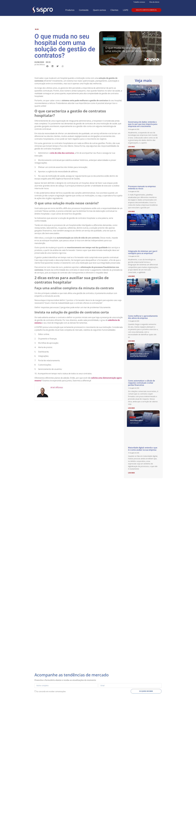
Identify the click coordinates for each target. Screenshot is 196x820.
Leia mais (131, 147)
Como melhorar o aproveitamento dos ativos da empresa (143, 317)
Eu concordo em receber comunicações (51, 691)
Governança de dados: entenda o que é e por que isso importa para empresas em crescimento (142, 124)
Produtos (69, 10)
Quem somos (99, 10)
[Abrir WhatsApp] (190, 814)
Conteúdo (83, 10)
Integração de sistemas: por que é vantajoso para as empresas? (142, 252)
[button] (47, 66)
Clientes (114, 10)
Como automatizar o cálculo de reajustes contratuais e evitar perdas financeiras (141, 382)
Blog (37, 29)
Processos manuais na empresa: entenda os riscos (142, 187)
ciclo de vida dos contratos (62, 153)
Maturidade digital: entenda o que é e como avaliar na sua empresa (142, 448)
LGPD (125, 10)
